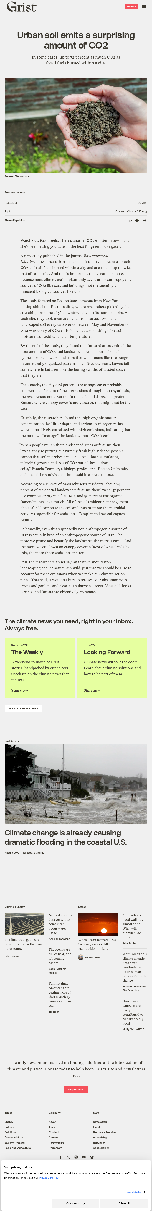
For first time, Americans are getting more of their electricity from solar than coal (60, 994)
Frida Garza (92, 957)
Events (97, 1126)
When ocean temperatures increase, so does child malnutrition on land (97, 944)
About (52, 1121)
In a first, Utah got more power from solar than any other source (24, 944)
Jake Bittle (129, 943)
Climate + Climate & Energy (131, 211)
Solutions (10, 1132)
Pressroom (55, 1147)
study (37, 256)
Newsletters (100, 1121)
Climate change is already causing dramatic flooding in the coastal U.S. (66, 837)
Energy (9, 1121)
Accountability (14, 1137)
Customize (73, 1203)
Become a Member (104, 1132)
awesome (87, 592)
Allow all (124, 1203)
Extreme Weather (15, 1142)
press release (102, 475)
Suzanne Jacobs (15, 192)
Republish (99, 1142)
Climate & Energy (33, 852)
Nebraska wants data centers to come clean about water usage (60, 924)
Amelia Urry (12, 852)
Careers (53, 1137)
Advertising (100, 1137)
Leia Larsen (12, 956)
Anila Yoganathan (59, 938)
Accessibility (101, 1147)
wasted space (114, 369)
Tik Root (54, 1011)
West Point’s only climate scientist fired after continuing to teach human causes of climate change (135, 967)
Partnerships (56, 1142)
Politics (9, 1126)
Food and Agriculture (18, 1147)
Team (52, 1126)
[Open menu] (144, 6)
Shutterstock (23, 176)
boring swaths (86, 369)
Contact (54, 1132)
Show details (132, 1192)
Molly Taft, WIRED (133, 1029)
